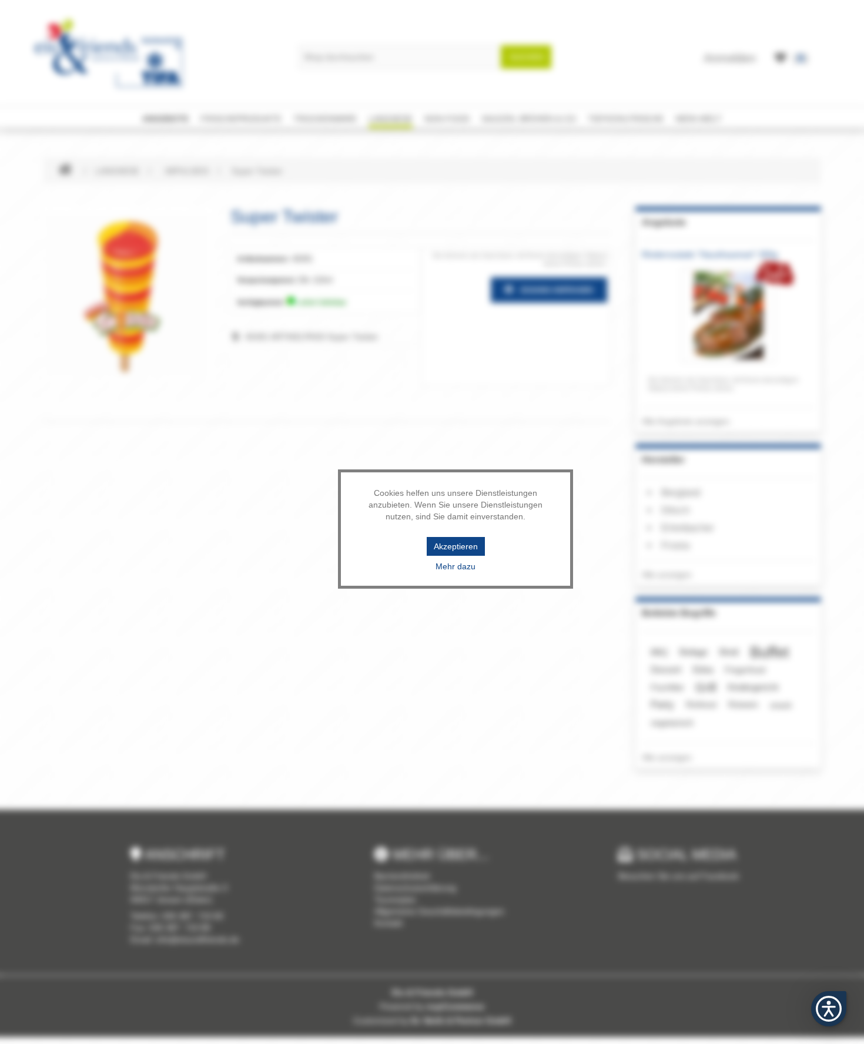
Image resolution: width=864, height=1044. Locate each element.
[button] (828, 1008)
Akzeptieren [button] (456, 546)
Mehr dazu (455, 566)
